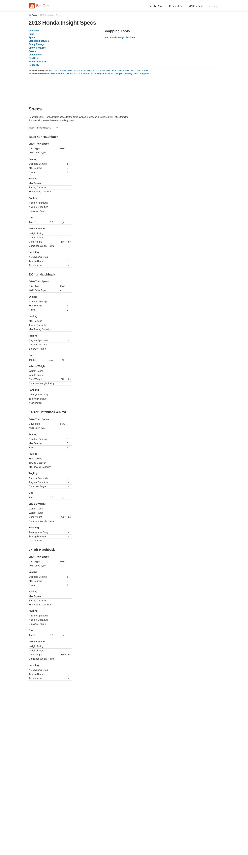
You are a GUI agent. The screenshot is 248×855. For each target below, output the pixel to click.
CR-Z (74, 73)
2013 (82, 70)
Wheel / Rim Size (37, 61)
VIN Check (194, 6)
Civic (61, 73)
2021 (57, 70)
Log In (215, 6)
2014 (76, 70)
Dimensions (35, 54)
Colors (32, 51)
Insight (118, 73)
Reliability (34, 65)
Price (31, 34)
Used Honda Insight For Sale (119, 37)
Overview (34, 30)
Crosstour (84, 73)
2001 (139, 70)
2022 (51, 70)
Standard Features (39, 41)
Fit (104, 73)
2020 (63, 70)
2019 (70, 70)
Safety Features (37, 48)
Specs (32, 37)
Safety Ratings (36, 44)
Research (174, 6)
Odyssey (128, 73)
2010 (101, 70)
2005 (114, 70)
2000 (145, 70)
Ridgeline (144, 73)
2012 (89, 70)
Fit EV (110, 73)
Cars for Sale (156, 6)
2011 (95, 70)
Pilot (136, 73)
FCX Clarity (96, 73)
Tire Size (33, 58)
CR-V (68, 73)
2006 (107, 70)
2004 (120, 70)
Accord (54, 73)
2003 (126, 70)
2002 (133, 70)
